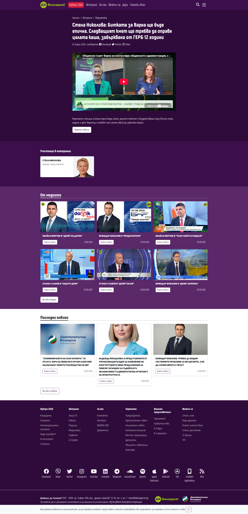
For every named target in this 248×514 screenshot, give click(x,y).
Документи (102, 430)
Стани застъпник (191, 430)
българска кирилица (132, 502)
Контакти (102, 415)
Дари (125, 5)
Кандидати (46, 415)
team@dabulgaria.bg (138, 498)
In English (73, 440)
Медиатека (101, 17)
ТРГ (184, 440)
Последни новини (54, 317)
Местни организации (136, 435)
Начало (75, 17)
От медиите (50, 195)
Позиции (73, 425)
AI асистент (46, 439)
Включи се (114, 5)
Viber (127, 44)
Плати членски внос (192, 425)
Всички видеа (49, 299)
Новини (72, 420)
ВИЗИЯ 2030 (103, 425)
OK (189, 509)
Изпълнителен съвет (136, 420)
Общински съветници (137, 445)
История (101, 420)
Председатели (133, 415)
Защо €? (73, 415)
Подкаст (73, 435)
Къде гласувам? (48, 434)
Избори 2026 (76, 5)
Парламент (159, 418)
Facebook (106, 44)
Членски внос (137, 5)
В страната (160, 433)
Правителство (161, 423)
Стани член (188, 415)
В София (158, 428)
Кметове (130, 450)
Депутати (131, 440)
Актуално (91, 5)
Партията (131, 409)
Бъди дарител (189, 420)
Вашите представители (162, 410)
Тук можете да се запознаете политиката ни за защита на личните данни (74, 502)
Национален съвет (135, 425)
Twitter (118, 44)
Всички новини (49, 391)
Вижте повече (82, 129)
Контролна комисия (136, 430)
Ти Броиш (45, 444)
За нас (103, 5)
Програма (45, 420)
